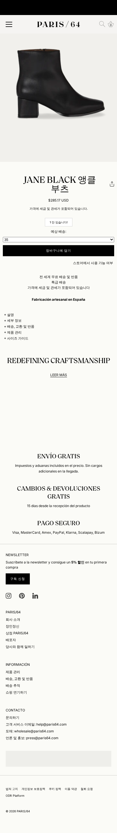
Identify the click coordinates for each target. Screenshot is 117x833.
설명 (10, 315)
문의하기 (12, 717)
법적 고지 (12, 788)
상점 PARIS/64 (17, 633)
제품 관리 (14, 332)
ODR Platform (15, 795)
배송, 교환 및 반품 (20, 326)
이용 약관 (71, 788)
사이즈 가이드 (17, 338)
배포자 (11, 640)
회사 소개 (13, 619)
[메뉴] (9, 24)
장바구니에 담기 (58, 251)
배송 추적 (13, 685)
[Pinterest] (22, 595)
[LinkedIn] (35, 595)
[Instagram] (8, 595)
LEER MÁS (58, 375)
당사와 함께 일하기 (20, 647)
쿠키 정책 (55, 788)
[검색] (102, 24)
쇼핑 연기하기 (16, 692)
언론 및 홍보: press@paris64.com (32, 738)
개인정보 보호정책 (33, 788)
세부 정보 (14, 320)
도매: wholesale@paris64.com (30, 731)
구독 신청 (17, 579)
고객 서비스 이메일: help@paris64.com (36, 724)
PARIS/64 (23, 811)
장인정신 (12, 626)
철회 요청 (87, 788)
